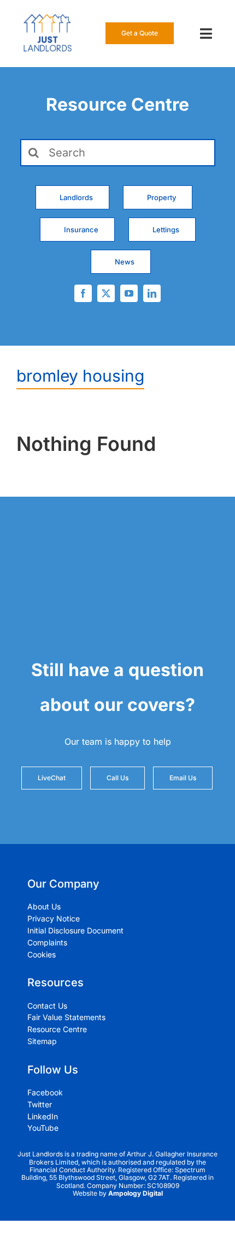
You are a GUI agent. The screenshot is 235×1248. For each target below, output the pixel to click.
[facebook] (83, 293)
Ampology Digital (135, 1193)
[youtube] (129, 293)
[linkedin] (152, 293)
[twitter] (106, 293)
